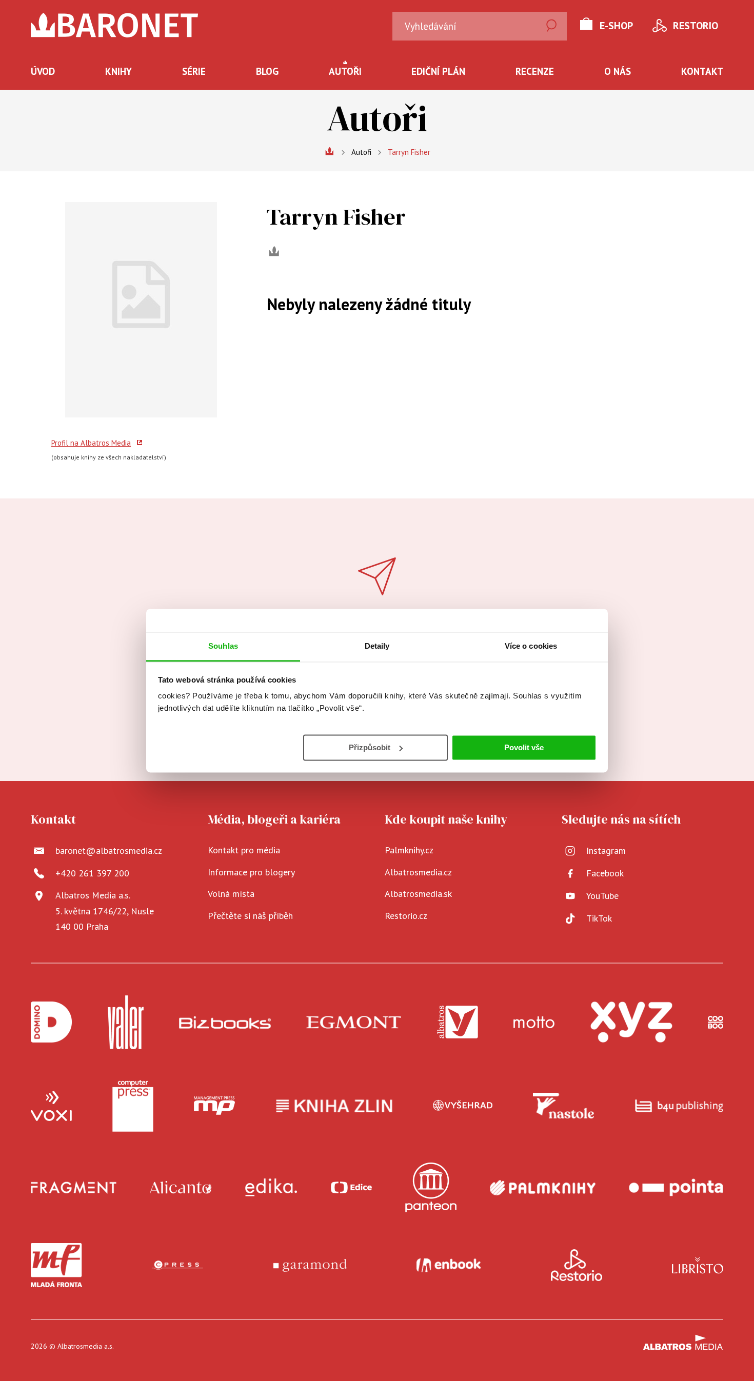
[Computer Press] (133, 1106)
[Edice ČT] (351, 1187)
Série (194, 71)
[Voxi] (51, 1106)
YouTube (602, 896)
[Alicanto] (180, 1187)
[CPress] (177, 1265)
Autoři (345, 71)
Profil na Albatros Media (91, 443)
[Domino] (51, 1022)
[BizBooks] (225, 1022)
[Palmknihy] (542, 1187)
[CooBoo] (715, 1022)
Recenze (534, 71)
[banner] (115, 25)
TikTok (599, 918)
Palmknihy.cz (409, 850)
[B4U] (679, 1106)
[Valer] (125, 1022)
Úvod (43, 71)
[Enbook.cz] (448, 1265)
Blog (267, 71)
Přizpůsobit (369, 747)
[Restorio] (576, 1265)
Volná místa (231, 893)
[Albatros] (457, 1022)
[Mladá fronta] (56, 1265)
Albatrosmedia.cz (418, 872)
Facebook (605, 873)
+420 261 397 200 (92, 873)
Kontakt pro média (244, 850)
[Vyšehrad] (463, 1106)
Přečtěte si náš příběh (250, 916)
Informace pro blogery (251, 872)
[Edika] (271, 1187)
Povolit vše (524, 747)
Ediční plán (438, 71)
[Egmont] (353, 1022)
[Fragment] (73, 1187)
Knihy (118, 71)
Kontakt (702, 71)
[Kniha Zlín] (334, 1106)
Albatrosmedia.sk (418, 893)
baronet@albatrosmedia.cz (108, 850)
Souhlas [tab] (223, 646)
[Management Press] (214, 1106)
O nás (617, 71)
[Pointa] (676, 1187)
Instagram (606, 850)
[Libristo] (698, 1265)
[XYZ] (631, 1022)
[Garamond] (310, 1265)
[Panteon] (431, 1187)
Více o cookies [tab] (531, 646)
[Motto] (534, 1022)
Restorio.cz (406, 916)
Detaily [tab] (377, 646)
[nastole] (564, 1106)
